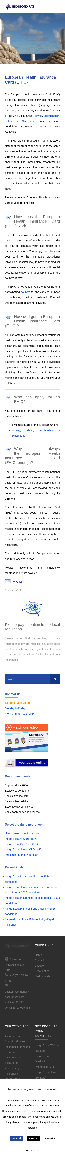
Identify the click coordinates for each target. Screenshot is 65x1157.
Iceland (9, 121)
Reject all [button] (33, 1138)
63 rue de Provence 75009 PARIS (14, 965)
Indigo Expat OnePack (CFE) (21, 844)
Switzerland (29, 121)
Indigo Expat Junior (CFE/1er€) (23, 849)
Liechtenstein (52, 115)
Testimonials (42, 976)
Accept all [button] (16, 1138)
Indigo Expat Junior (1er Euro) (46, 1075)
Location (40, 965)
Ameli (19, 581)
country (25, 292)
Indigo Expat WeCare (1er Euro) (47, 1048)
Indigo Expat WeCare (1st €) (21, 838)
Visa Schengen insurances (13, 1071)
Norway (38, 115)
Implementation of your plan (21, 854)
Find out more (32, 1150)
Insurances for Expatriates (13, 1060)
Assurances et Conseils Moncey (15, 1039)
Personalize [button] (49, 1138)
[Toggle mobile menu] (58, 8)
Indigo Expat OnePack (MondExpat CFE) (45, 1061)
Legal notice (42, 971)
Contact (39, 960)
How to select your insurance (22, 833)
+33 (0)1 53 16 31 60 (17, 703)
